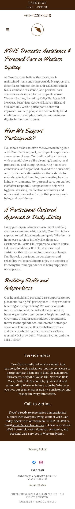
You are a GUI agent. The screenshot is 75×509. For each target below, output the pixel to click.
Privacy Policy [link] (37, 449)
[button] (9, 29)
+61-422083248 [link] (37, 15)
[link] (37, 30)
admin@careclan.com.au (28, 425)
